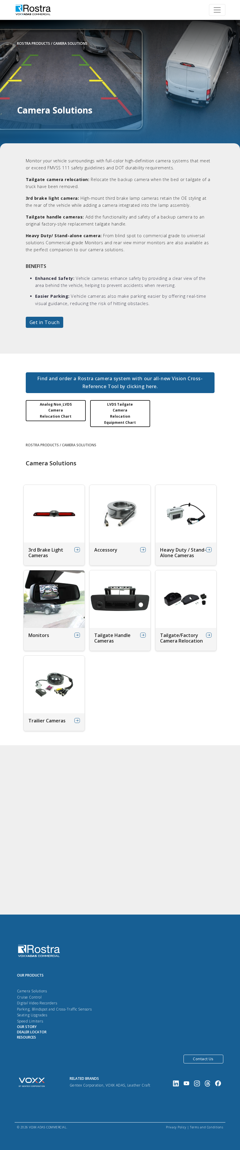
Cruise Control (29, 997)
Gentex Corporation (87, 1085)
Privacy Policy (176, 1127)
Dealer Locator (32, 1032)
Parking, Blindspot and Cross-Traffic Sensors (54, 1009)
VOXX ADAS (115, 1085)
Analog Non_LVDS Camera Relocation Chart (56, 410)
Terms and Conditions (206, 1127)
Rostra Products (33, 43)
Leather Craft (138, 1085)
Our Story (27, 1026)
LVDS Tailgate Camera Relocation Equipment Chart (120, 413)
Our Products (30, 975)
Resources (26, 1037)
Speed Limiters (30, 1021)
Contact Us (203, 1058)
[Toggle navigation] (217, 10)
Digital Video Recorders (37, 1003)
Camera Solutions (32, 991)
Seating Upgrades (32, 1015)
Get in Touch (45, 322)
